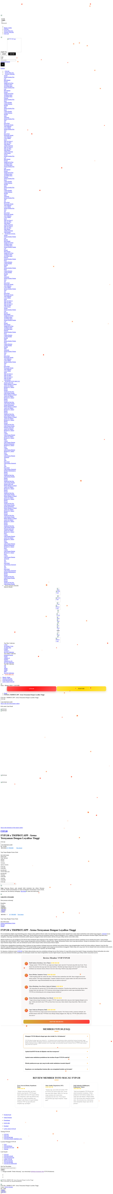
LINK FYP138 (8, 1159)
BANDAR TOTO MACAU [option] (5, 870)
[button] (4, 777)
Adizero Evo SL (8, 661)
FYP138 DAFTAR (7, 680)
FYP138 (6, 29)
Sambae (6, 659)
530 (5, 665)
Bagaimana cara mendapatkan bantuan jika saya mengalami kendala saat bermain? (48, 1069)
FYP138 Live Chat (9, 1147)
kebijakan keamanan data (37, 1171)
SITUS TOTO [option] (4, 865)
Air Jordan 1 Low (8, 646)
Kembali (6, 1126)
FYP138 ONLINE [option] (3, 867)
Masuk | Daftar (8, 27)
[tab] (56, 68)
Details (2, 926)
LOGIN (31, 688)
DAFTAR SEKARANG (56, 1021)
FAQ (5, 1144)
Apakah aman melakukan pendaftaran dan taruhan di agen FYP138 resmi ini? (47, 1057)
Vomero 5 (6, 650)
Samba (6, 656)
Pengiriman (7, 1120)
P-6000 (6, 649)
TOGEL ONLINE (9, 32)
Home (5, 693)
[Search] (3, 64)
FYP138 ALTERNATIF (10, 1163)
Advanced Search (5, 61)
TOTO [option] (2, 861)
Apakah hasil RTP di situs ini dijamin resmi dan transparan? (42, 1051)
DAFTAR (81, 688)
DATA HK (7, 1123)
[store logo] (14, 51)
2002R (6, 668)
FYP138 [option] (3, 882)
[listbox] (22, 871)
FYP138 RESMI (8, 1137)
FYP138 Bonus (8, 1146)
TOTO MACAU (8, 30)
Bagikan (3, 924)
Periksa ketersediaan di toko (8, 923)
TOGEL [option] (3, 863)
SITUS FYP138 (8, 1160)
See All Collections (9, 652)
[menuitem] (7, 71)
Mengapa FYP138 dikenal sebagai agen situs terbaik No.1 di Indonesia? (45, 1036)
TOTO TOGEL (8, 1187)
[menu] (56, 372)
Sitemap (6, 1149)
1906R (6, 670)
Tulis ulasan (19, 848)
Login (4, 53)
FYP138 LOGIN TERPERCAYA (13, 1139)
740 (5, 667)
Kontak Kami (7, 1114)
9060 (5, 671)
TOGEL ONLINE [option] (3, 879)
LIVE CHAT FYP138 (8, 681)
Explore (3, 68)
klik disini (23, 891)
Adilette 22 (7, 658)
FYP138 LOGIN (8, 1156)
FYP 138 (6, 33)
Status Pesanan (8, 1117)
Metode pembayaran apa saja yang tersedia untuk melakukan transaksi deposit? (47, 1063)
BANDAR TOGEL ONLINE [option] (3, 875)
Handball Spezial (8, 655)
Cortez (5, 644)
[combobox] (8, 60)
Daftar (12, 53)
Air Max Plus (7, 647)
